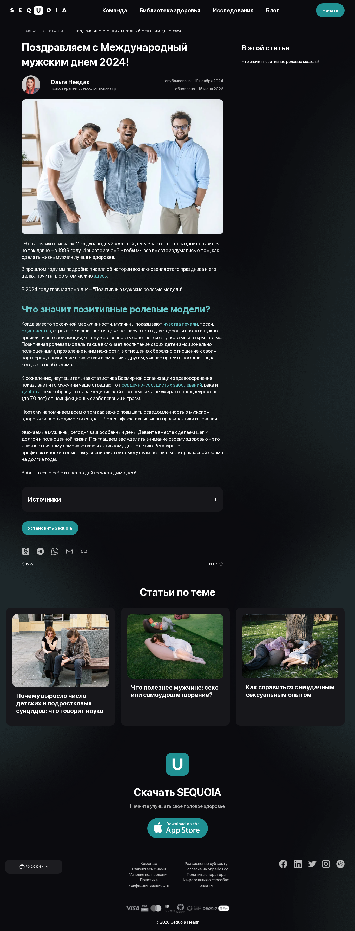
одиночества (36, 331)
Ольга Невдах (70, 82)
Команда (114, 10)
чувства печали (180, 324)
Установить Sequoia (50, 528)
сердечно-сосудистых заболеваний (162, 385)
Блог (272, 10)
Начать (330, 10)
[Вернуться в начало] (38, 10)
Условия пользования (148, 874)
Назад (29, 564)
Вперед (214, 564)
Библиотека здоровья (170, 10)
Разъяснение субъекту (206, 863)
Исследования (233, 10)
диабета (31, 392)
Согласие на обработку (206, 868)
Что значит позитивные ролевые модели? (281, 61)
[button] (41, 866)
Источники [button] (44, 499)
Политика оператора (206, 874)
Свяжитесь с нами (149, 868)
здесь (100, 276)
